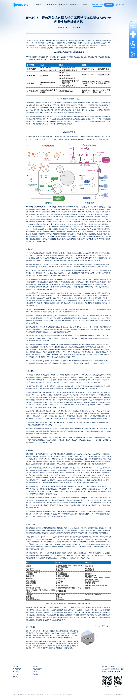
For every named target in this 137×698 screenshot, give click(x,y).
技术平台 (15, 671)
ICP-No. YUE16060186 (64, 694)
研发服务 (15, 666)
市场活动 (15, 677)
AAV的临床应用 (33, 48)
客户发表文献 (37, 666)
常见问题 (35, 671)
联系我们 (35, 674)
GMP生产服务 (17, 669)
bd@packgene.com (113, 671)
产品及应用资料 (37, 669)
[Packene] (20, 5)
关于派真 (15, 674)
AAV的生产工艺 (106, 45)
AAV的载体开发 (95, 45)
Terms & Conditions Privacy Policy (113, 694)
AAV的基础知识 (84, 45)
